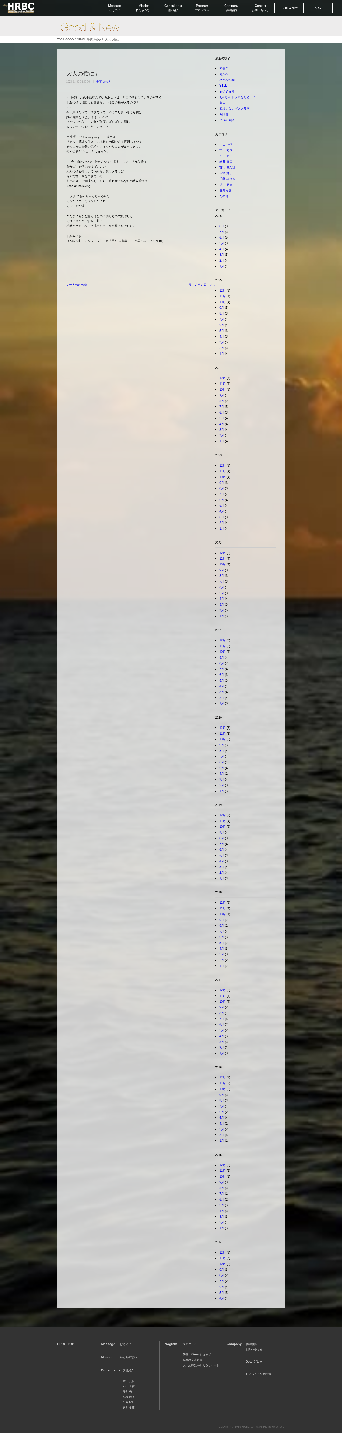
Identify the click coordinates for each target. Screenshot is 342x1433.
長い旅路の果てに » (201, 285)
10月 (222, 302)
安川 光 (224, 156)
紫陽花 (223, 114)
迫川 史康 (225, 184)
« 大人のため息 (76, 285)
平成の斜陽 (227, 120)
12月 (222, 290)
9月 (221, 307)
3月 (221, 254)
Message (115, 8)
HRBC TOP (65, 1344)
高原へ (223, 74)
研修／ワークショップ (197, 1354)
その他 (223, 196)
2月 (221, 260)
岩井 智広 (225, 161)
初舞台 (223, 68)
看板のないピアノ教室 (234, 108)
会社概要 (251, 1344)
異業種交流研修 (192, 1360)
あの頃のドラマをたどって (237, 97)
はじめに (125, 1344)
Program (202, 8)
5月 (221, 243)
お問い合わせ (254, 1349)
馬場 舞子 (225, 173)
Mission (144, 8)
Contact (260, 8)
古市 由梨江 (227, 167)
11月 (222, 296)
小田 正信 (225, 144)
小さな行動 (227, 80)
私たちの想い (128, 1357)
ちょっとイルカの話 (258, 1374)
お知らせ (225, 190)
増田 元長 (225, 150)
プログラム (190, 1344)
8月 (221, 226)
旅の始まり (227, 91)
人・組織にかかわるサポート (201, 1365)
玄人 (222, 103)
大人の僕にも (83, 73)
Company (231, 8)
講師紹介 (128, 1370)
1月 (221, 266)
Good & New (89, 27)
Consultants (173, 8)
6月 (221, 237)
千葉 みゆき (103, 81)
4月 (221, 249)
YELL (223, 85)
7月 (221, 232)
